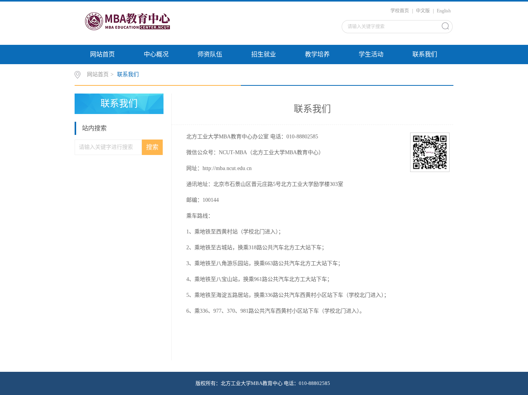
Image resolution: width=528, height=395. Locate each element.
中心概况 (156, 54)
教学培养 (317, 54)
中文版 (423, 11)
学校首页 (399, 11)
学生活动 (371, 54)
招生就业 (263, 54)
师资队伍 (210, 54)
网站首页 (102, 54)
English (444, 11)
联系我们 (424, 54)
